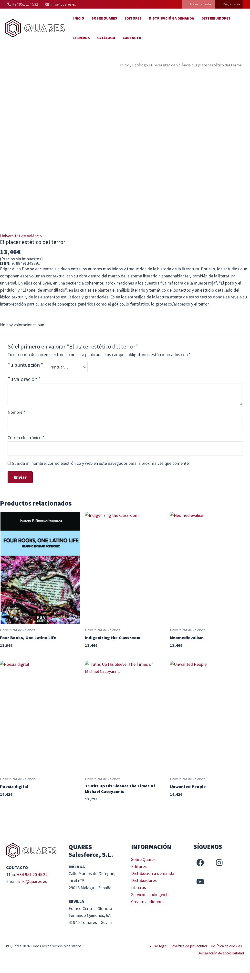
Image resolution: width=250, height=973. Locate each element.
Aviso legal (158, 945)
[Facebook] (200, 862)
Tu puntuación (25, 365)
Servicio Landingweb (149, 894)
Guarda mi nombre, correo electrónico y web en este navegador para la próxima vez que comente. (101, 463)
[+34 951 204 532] (22, 4)
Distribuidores (215, 18)
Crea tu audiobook (148, 901)
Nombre (16, 412)
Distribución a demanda (171, 18)
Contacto (132, 37)
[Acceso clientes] (198, 4)
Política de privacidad (189, 945)
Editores (133, 18)
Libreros (81, 37)
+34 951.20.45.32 (32, 874)
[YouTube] (200, 881)
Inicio (78, 18)
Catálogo (106, 37)
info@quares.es (32, 881)
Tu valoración (24, 379)
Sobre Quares (104, 18)
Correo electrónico (26, 437)
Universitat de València (171, 65)
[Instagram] (219, 862)
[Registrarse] (229, 4)
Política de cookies (226, 945)
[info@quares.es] (60, 4)
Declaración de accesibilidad (221, 953)
